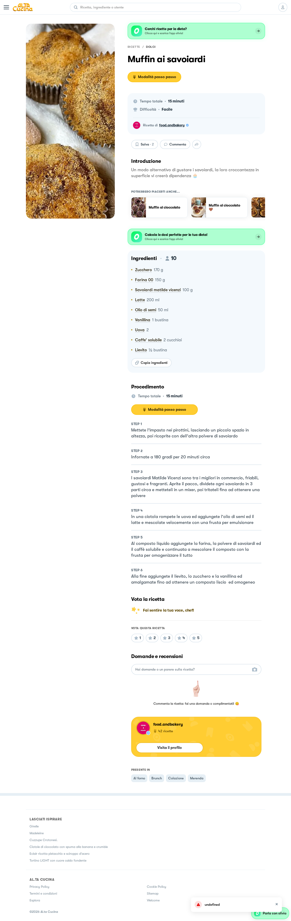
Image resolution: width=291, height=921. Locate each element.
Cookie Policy (156, 886)
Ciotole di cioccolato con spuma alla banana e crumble (69, 847)
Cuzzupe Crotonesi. (44, 840)
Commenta (177, 144)
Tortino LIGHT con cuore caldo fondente (58, 860)
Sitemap (152, 893)
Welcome (153, 900)
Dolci (151, 46)
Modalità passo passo (157, 77)
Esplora (35, 900)
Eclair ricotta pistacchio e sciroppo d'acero (60, 853)
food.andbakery (172, 125)
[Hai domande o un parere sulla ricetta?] (192, 669)
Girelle (34, 826)
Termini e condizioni (43, 893)
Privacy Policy (39, 886)
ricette (134, 46)
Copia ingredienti (154, 363)
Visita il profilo (169, 747)
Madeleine (37, 833)
